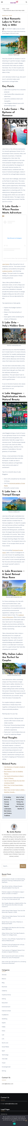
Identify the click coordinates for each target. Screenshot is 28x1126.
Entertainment (6, 1006)
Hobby (3, 1026)
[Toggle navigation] (2, 2)
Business (4, 986)
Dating (4, 998)
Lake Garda (5, 264)
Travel (10, 15)
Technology (5, 1055)
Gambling (4, 1018)
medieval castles (7, 271)
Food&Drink (5, 1014)
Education (5, 1002)
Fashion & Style (6, 1010)
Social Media (5, 1047)
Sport (3, 1051)
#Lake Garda (17, 31)
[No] (26, 1120)
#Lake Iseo (22, 31)
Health (4, 1022)
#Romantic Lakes (14, 33)
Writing (4, 1071)
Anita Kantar (10, 28)
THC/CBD (4, 1059)
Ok (14, 1123)
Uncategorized (6, 1067)
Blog (3, 982)
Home (3, 1031)
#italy (5, 31)
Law (3, 1035)
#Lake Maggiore (6, 33)
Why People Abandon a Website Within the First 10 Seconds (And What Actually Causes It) (14, 905)
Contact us (4, 1114)
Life (3, 1039)
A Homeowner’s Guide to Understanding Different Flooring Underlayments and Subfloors (13, 880)
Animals (4, 974)
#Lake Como (10, 31)
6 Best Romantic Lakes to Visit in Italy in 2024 (11, 22)
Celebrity (4, 990)
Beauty (4, 978)
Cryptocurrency (6, 994)
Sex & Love (5, 15)
